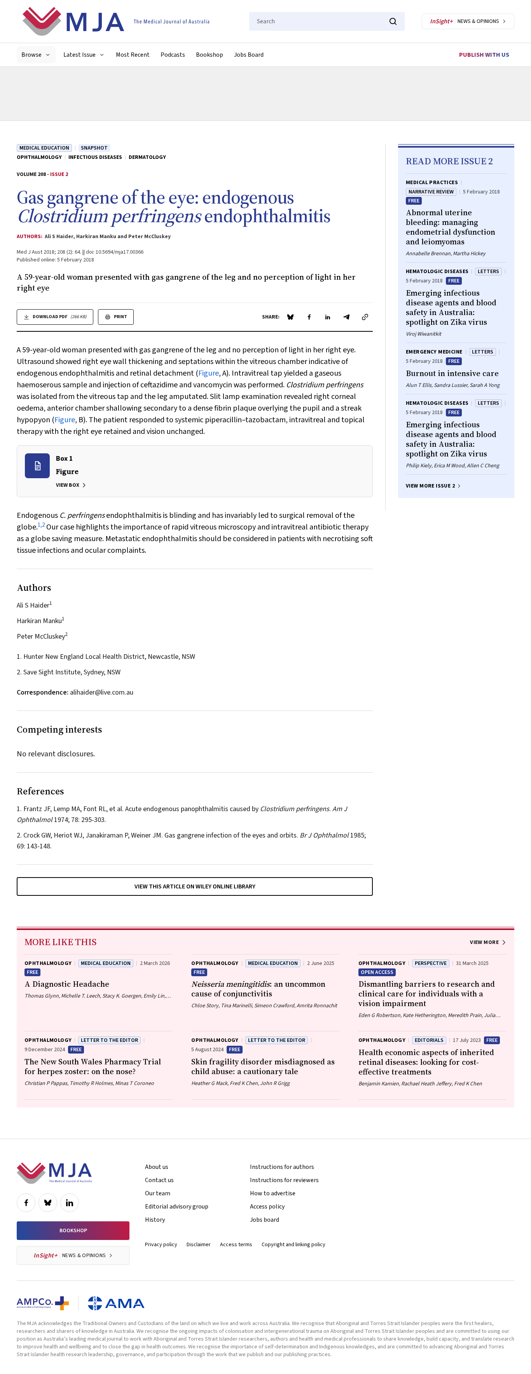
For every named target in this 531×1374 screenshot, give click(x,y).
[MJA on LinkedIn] (69, 1202)
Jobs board (264, 1220)
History (155, 1220)
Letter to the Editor (276, 1040)
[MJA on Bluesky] (47, 1202)
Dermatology (147, 157)
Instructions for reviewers (284, 1180)
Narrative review (431, 192)
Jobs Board (249, 55)
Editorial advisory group (176, 1206)
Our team (157, 1193)
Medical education (44, 148)
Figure (208, 373)
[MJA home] (54, 1173)
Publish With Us (484, 55)
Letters (488, 271)
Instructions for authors (282, 1167)
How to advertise (272, 1193)
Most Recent (133, 55)
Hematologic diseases (437, 271)
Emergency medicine (434, 352)
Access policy (267, 1206)
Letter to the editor (109, 1040)
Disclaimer (199, 1245)
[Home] (116, 21)
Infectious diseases (95, 157)
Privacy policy (161, 1245)
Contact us (159, 1180)
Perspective (431, 963)
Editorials (429, 1040)
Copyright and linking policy (293, 1245)
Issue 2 (59, 174)
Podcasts (173, 55)
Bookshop (209, 55)
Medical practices (432, 182)
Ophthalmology (39, 157)
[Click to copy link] (365, 317)
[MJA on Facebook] (26, 1202)
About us (156, 1167)
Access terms (236, 1245)
